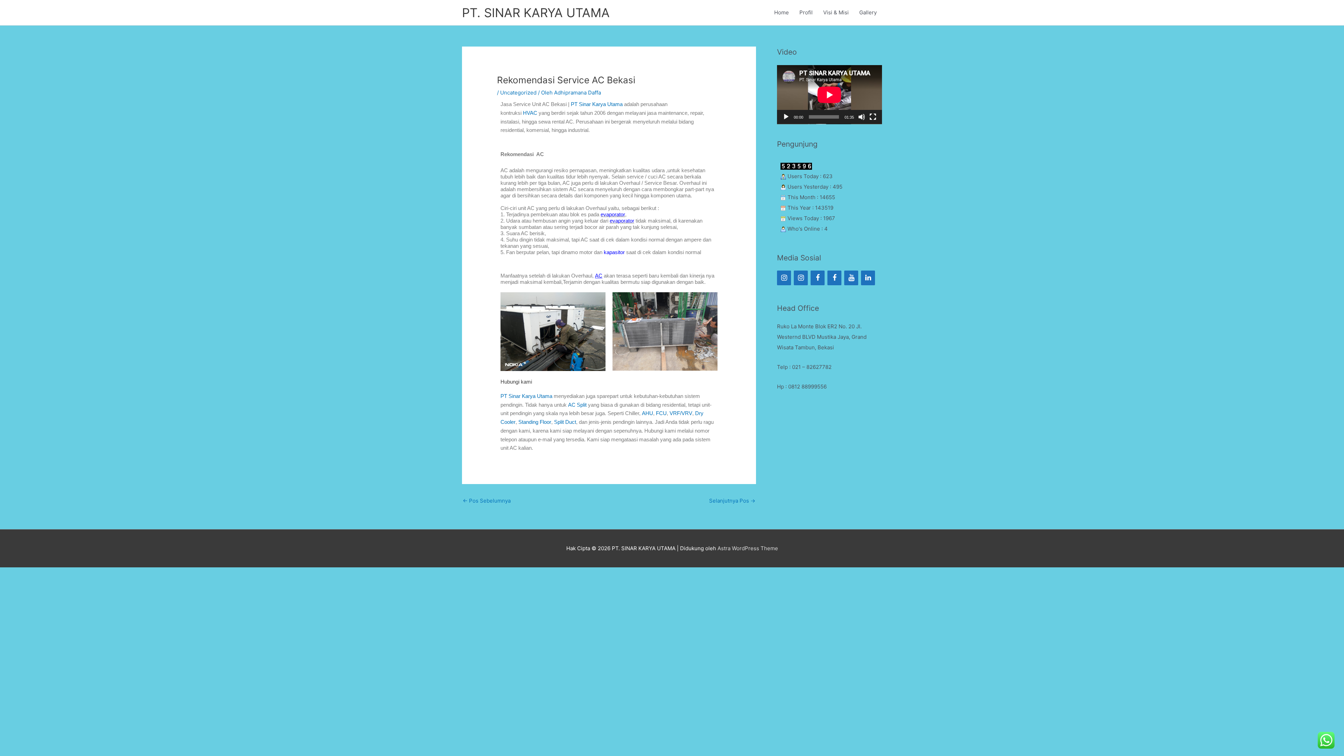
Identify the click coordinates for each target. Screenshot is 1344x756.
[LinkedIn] (868, 278)
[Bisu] (861, 116)
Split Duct (565, 422)
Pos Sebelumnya (487, 500)
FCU (661, 413)
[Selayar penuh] (872, 116)
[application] (829, 94)
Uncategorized (518, 92)
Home (781, 12)
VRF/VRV (681, 413)
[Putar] (786, 116)
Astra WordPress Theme (748, 548)
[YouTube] (851, 278)
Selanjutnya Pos (732, 500)
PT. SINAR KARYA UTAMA (536, 12)
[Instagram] (784, 278)
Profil (806, 12)
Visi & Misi (836, 12)
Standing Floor (534, 422)
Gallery (868, 12)
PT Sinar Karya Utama (526, 396)
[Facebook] (818, 278)
